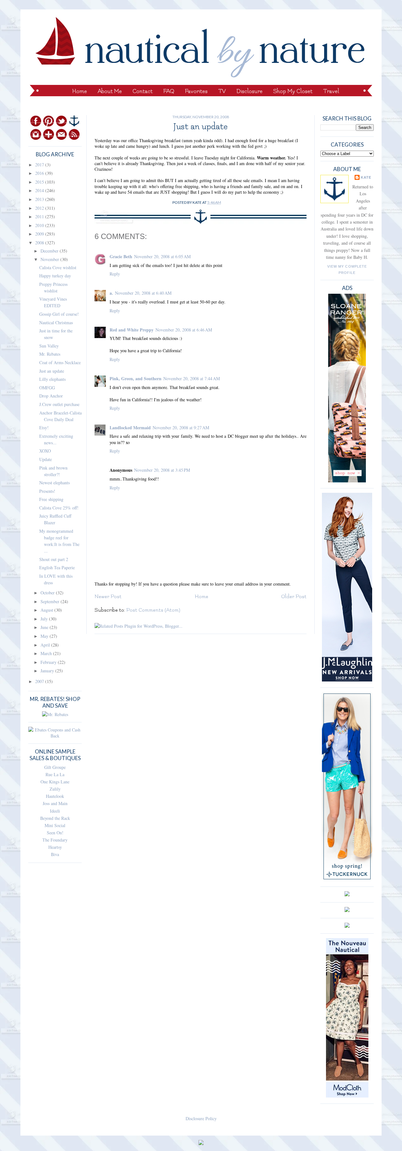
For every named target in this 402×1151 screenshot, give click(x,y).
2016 (40, 173)
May (45, 636)
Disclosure (249, 91)
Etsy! (44, 428)
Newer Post (108, 596)
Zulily (55, 789)
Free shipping (51, 499)
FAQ (168, 91)
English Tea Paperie (57, 567)
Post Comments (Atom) (153, 610)
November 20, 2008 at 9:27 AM (181, 428)
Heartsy (55, 847)
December (50, 251)
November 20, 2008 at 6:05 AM (162, 256)
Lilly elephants (52, 379)
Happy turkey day (55, 276)
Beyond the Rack (55, 818)
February (49, 662)
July (45, 619)
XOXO (45, 451)
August (47, 610)
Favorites (196, 91)
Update (45, 459)
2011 (40, 217)
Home (79, 91)
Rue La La (55, 774)
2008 (40, 243)
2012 (40, 208)
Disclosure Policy (201, 1118)
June (45, 627)
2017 (40, 165)
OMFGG (47, 388)
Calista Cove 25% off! (59, 508)
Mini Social (55, 825)
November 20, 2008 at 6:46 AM (183, 330)
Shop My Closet (292, 91)
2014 (40, 190)
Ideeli (55, 811)
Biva (55, 854)
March (47, 653)
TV (222, 91)
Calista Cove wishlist (57, 267)
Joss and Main (55, 803)
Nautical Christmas (56, 322)
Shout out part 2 (53, 559)
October (48, 593)
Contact (143, 91)
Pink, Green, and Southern (135, 378)
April (46, 645)
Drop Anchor (51, 396)
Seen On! (55, 833)
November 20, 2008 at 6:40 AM (143, 293)
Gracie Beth (121, 256)
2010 (40, 225)
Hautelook (55, 796)
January (48, 671)
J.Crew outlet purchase (59, 404)
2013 (40, 199)
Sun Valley (49, 346)
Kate (366, 177)
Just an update (51, 371)
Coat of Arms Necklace (60, 362)
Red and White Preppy (132, 329)
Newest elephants (54, 483)
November (50, 259)
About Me (110, 91)
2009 (40, 234)
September (51, 601)
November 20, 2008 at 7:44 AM (191, 378)
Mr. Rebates (49, 354)
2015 (40, 182)
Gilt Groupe (55, 767)
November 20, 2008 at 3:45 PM (162, 470)
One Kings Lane (55, 782)
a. (111, 293)
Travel (331, 91)
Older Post (294, 596)
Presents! (47, 491)
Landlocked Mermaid (130, 427)
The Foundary (55, 840)
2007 (40, 681)
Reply (115, 274)
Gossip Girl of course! (59, 314)
